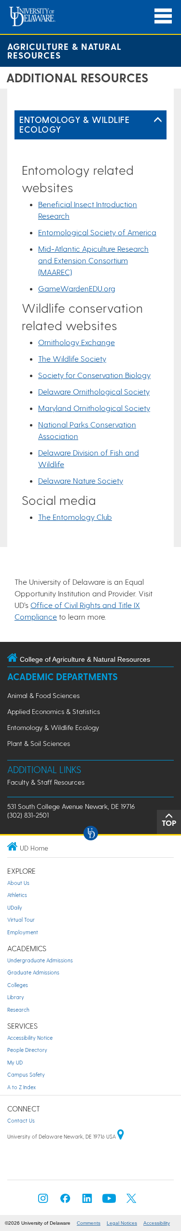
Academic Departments (62, 676)
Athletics (17, 895)
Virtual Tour (21, 919)
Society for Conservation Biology (94, 375)
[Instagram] (43, 1201)
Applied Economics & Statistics (53, 711)
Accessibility (156, 1223)
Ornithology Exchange (76, 342)
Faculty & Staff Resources (45, 782)
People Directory (27, 1050)
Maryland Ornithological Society (94, 407)
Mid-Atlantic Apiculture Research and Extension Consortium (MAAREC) (93, 260)
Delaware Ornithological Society (94, 391)
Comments (88, 1223)
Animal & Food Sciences (43, 695)
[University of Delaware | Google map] (120, 1136)
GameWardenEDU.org (76, 288)
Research (18, 1009)
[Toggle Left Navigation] (157, 120)
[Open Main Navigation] (163, 16)
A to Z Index (21, 1087)
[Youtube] (109, 1201)
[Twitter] (131, 1201)
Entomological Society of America (97, 232)
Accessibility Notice (30, 1037)
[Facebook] (65, 1201)
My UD (15, 1062)
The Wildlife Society (72, 358)
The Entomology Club (75, 516)
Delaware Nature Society (80, 480)
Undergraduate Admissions (40, 960)
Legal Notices (122, 1223)
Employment (22, 932)
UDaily (14, 907)
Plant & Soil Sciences (38, 743)
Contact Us (21, 1120)
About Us (18, 883)
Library (15, 997)
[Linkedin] (87, 1201)
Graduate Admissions (33, 972)
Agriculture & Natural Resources (64, 50)
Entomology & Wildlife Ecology (74, 124)
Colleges (17, 985)
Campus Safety (26, 1074)
